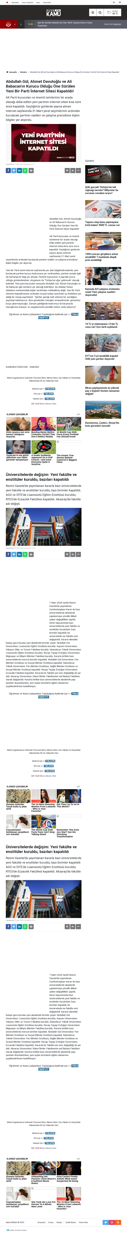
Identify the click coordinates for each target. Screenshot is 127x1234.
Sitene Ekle (47, 2)
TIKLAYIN (50, 389)
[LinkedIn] (19, 170)
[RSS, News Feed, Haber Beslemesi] (118, 1222)
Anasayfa (41, 1222)
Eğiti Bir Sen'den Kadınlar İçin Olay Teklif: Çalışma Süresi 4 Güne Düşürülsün (64, 24)
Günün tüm (112, 24)
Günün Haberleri (27, 2)
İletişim (59, 1222)
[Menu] (93, 12)
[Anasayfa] (7, 2)
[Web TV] (113, 2)
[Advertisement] (63, 49)
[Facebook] (8, 170)
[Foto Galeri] (119, 2)
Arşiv (38, 2)
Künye (50, 1222)
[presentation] (15, 24)
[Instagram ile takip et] (112, 1222)
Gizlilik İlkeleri (70, 1222)
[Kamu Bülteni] (54, 12)
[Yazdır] (31, 170)
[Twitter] (13, 170)
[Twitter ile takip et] (106, 1222)
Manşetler (15, 2)
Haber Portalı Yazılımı (18, 1230)
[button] (67, 170)
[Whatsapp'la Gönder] (25, 170)
